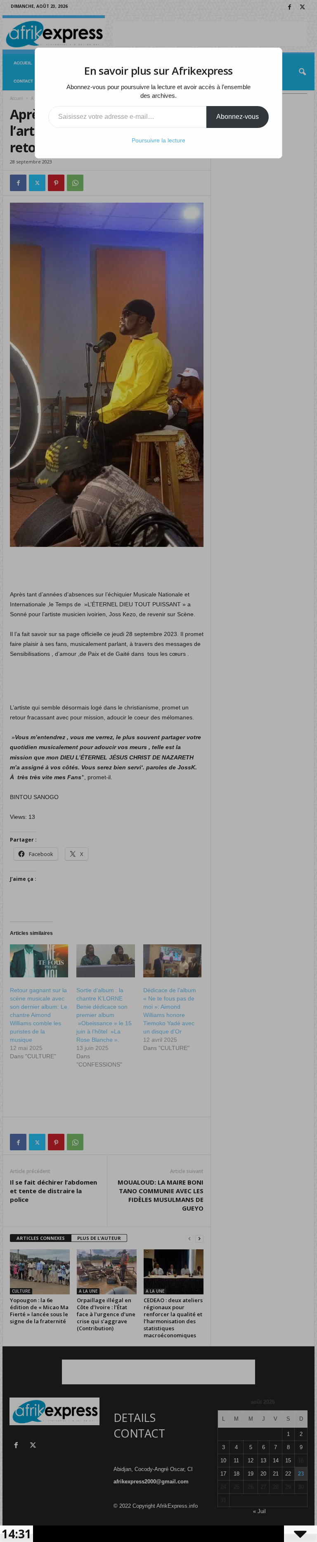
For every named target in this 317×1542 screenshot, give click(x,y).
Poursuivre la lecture (158, 140)
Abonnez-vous (237, 116)
